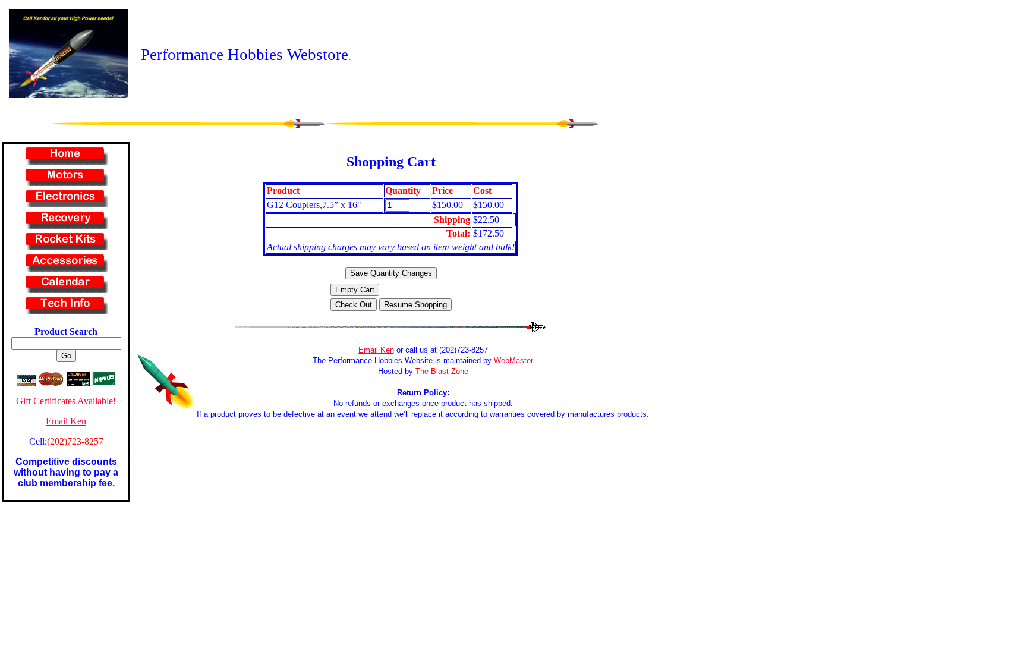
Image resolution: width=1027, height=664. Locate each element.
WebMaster (513, 360)
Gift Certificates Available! (66, 401)
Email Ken (66, 421)
